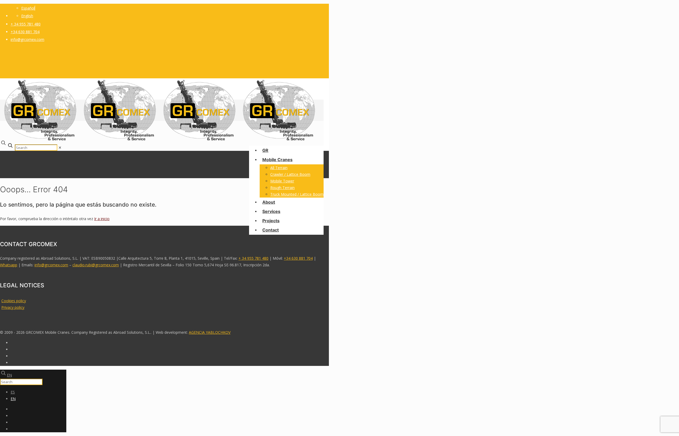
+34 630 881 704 (25, 31)
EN (9, 375)
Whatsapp (8, 264)
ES (13, 392)
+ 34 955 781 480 (26, 24)
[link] (60, 147)
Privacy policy (12, 307)
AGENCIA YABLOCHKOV (209, 332)
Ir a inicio (102, 218)
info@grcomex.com (27, 39)
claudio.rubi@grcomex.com (95, 264)
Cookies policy (13, 300)
